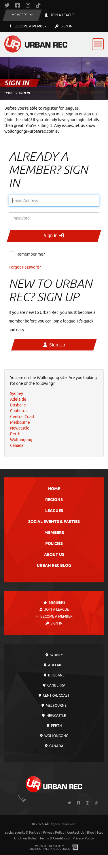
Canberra (55, 685)
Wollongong (55, 736)
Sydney (56, 655)
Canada (55, 746)
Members (54, 533)
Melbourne (56, 705)
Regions (54, 500)
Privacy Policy (53, 832)
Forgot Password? (25, 267)
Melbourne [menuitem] (20, 422)
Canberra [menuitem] (18, 410)
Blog (90, 832)
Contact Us (75, 832)
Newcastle (56, 715)
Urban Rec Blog (54, 566)
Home (8, 93)
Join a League (56, 609)
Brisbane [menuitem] (18, 405)
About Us (54, 555)
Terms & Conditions (54, 838)
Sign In (66, 26)
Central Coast (55, 695)
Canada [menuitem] (16, 445)
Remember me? (30, 254)
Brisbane (56, 675)
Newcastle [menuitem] (19, 428)
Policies (54, 544)
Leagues (54, 511)
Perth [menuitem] (15, 434)
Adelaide (56, 665)
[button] (22, 15)
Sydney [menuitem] (16, 393)
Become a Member (30, 26)
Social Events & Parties (54, 522)
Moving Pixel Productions (49, 849)
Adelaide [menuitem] (18, 399)
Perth (56, 725)
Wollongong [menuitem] (21, 439)
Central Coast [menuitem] (22, 416)
